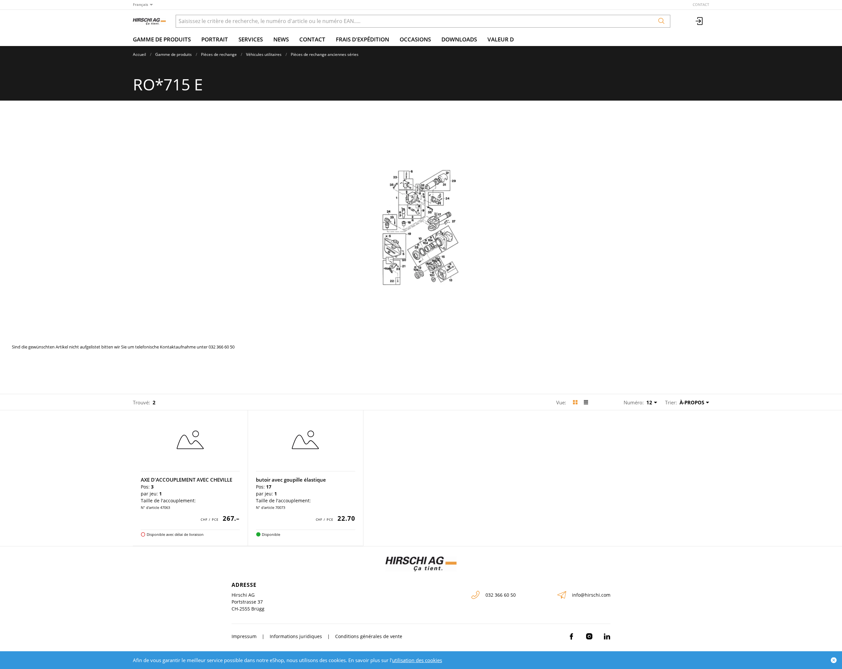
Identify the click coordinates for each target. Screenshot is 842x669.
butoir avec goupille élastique (291, 479)
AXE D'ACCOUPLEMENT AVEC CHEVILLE (186, 479)
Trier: (671, 402)
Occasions (415, 39)
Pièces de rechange (219, 54)
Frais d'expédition (362, 39)
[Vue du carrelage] (575, 402)
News (281, 39)
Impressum (244, 636)
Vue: (561, 402)
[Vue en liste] (586, 402)
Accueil (139, 54)
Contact (701, 4)
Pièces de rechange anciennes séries (325, 54)
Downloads (459, 39)
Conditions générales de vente (368, 636)
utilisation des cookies (417, 660)
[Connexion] (699, 21)
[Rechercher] (661, 21)
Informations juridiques (296, 636)
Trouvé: (141, 402)
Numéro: (634, 402)
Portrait (214, 39)
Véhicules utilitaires (264, 54)
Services (250, 39)
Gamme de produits (162, 39)
